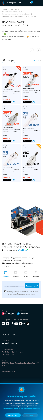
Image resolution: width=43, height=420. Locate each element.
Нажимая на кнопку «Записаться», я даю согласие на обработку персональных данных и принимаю (22, 292)
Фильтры (10, 60)
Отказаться (30, 415)
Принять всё (12, 415)
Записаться (30, 286)
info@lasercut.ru (8, 371)
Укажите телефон (12, 286)
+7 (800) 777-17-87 (13, 3)
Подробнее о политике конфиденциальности (21, 408)
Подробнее (7, 101)
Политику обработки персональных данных (21, 294)
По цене (36, 60)
